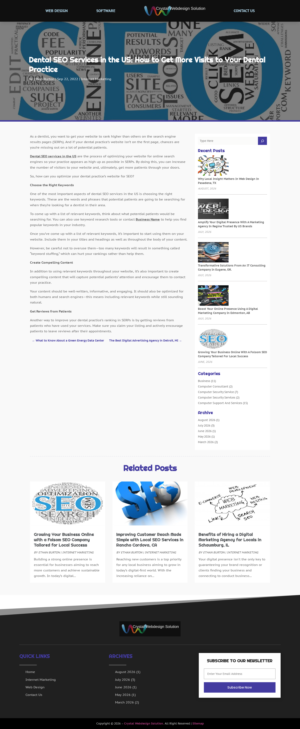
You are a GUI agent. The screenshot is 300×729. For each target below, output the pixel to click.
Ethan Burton (44, 79)
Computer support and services (220, 403)
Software (105, 10)
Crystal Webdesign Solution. (144, 723)
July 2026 (204, 425)
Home (30, 672)
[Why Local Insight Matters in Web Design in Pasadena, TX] (213, 166)
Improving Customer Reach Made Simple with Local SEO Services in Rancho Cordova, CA (149, 540)
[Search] (262, 141)
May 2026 (204, 436)
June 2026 (205, 431)
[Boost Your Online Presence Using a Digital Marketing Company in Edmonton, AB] (213, 296)
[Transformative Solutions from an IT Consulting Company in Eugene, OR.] (213, 252)
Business (204, 381)
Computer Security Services (216, 397)
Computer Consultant (213, 386)
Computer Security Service (216, 392)
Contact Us (244, 10)
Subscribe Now (239, 687)
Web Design (57, 10)
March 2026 (206, 442)
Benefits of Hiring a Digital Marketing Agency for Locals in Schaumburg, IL (230, 540)
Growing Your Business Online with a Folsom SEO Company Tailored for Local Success (64, 540)
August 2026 (206, 420)
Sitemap (198, 723)
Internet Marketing (96, 79)
